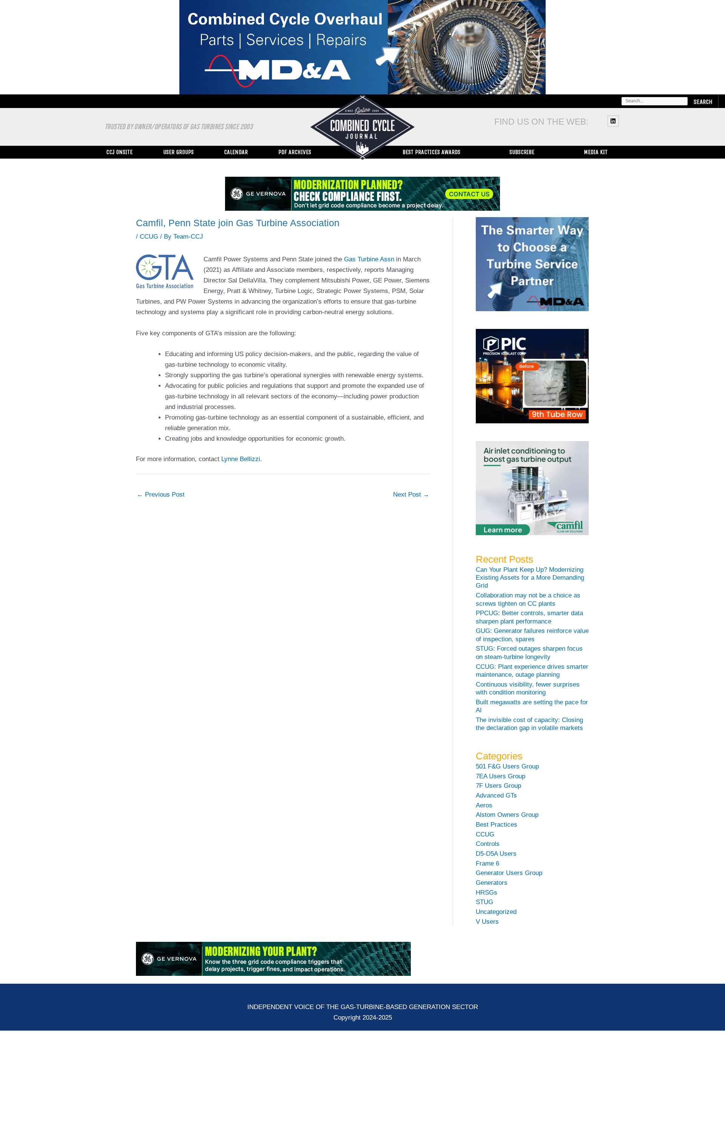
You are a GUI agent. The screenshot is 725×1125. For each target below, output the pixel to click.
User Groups (178, 152)
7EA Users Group (500, 776)
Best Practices (496, 824)
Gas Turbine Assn (369, 259)
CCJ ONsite (119, 152)
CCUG (149, 236)
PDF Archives (294, 152)
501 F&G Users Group (507, 766)
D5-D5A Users (496, 853)
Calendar (236, 152)
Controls (488, 843)
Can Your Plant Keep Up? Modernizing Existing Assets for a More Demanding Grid (530, 578)
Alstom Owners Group (507, 814)
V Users (487, 921)
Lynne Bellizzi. (241, 459)
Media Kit (596, 152)
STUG (484, 902)
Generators (492, 882)
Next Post (411, 494)
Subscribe (521, 152)
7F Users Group (498, 785)
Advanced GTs (496, 795)
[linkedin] (614, 121)
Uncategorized (496, 911)
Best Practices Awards (431, 152)
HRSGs (486, 892)
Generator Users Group (509, 873)
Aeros (484, 805)
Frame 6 (487, 863)
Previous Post (161, 494)
